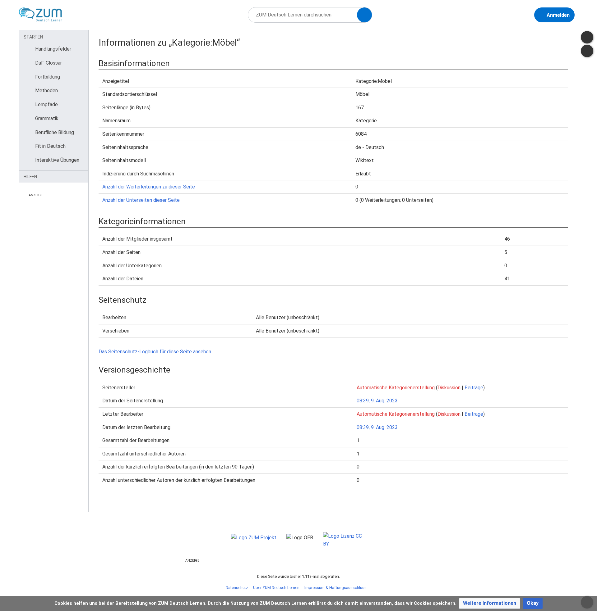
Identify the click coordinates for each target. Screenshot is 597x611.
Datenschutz (237, 587)
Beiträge (474, 388)
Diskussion (448, 388)
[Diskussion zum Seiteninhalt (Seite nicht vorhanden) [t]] (587, 37)
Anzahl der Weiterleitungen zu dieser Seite (148, 187)
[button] (489, 603)
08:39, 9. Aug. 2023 (377, 401)
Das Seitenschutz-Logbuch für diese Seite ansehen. (155, 352)
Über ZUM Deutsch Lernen (276, 587)
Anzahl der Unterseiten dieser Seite (141, 200)
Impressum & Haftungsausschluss (335, 587)
